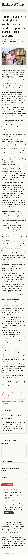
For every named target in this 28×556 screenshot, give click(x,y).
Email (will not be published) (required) (10, 469)
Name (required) (6, 461)
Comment (4, 443)
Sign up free (8, 512)
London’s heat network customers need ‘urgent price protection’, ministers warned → (14, 401)
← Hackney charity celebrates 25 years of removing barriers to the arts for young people (13, 395)
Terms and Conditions (15, 531)
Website (4, 477)
